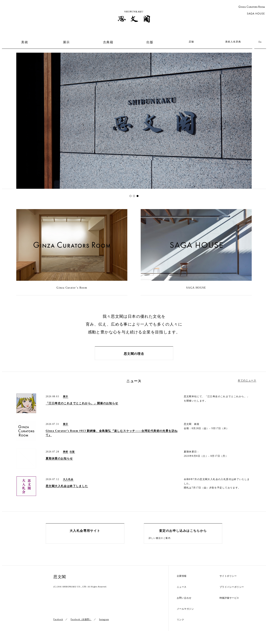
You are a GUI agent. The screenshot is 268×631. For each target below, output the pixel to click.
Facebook (58, 619)
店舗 (191, 41)
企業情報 (182, 576)
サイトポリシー (228, 576)
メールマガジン (185, 609)
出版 (149, 42)
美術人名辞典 (233, 41)
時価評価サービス (229, 598)
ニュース (182, 587)
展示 (66, 42)
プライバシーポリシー (232, 587)
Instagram (104, 619)
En (260, 42)
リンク (180, 619)
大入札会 (68, 479)
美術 (24, 42)
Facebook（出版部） (81, 619)
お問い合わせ (184, 598)
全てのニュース (247, 380)
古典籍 (108, 42)
